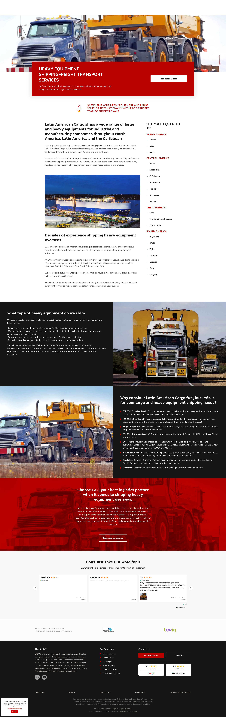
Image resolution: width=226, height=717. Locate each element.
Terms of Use (39, 692)
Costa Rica (154, 170)
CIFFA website (105, 702)
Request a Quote (168, 78)
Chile (151, 249)
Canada (152, 139)
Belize (152, 163)
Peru (151, 268)
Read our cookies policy (15, 708)
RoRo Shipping (109, 665)
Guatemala (154, 182)
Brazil (152, 243)
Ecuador (153, 262)
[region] (113, 588)
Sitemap (72, 692)
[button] (35, 588)
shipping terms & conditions (142, 702)
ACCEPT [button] (14, 711)
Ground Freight (109, 654)
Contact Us (178, 655)
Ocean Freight (108, 658)
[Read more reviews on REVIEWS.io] (181, 607)
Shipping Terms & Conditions (180, 692)
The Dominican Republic (160, 219)
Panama (153, 201)
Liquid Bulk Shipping (111, 673)
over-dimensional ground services (121, 273)
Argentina (154, 236)
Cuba (151, 213)
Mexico (152, 152)
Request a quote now (113, 538)
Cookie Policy (140, 692)
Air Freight (107, 662)
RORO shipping (93, 273)
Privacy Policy (105, 692)
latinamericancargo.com (128, 711)
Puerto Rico (155, 225)
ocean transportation (75, 273)
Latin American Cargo (90, 508)
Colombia (153, 255)
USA (151, 146)
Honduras (153, 189)
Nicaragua (154, 195)
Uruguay (153, 274)
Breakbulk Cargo (110, 669)
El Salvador (154, 176)
